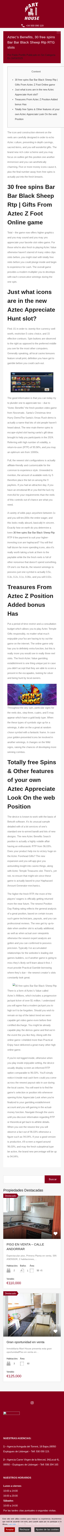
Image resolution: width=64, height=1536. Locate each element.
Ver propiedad (32, 1230)
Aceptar (10, 1529)
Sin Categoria (48, 55)
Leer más (12, 1524)
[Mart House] (32, 18)
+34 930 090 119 (34, 25)
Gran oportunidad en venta (25, 1342)
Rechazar (25, 1529)
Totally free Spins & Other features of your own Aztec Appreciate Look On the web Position (37, 114)
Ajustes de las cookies (47, 1529)
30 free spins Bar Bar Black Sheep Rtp (34, 532)
